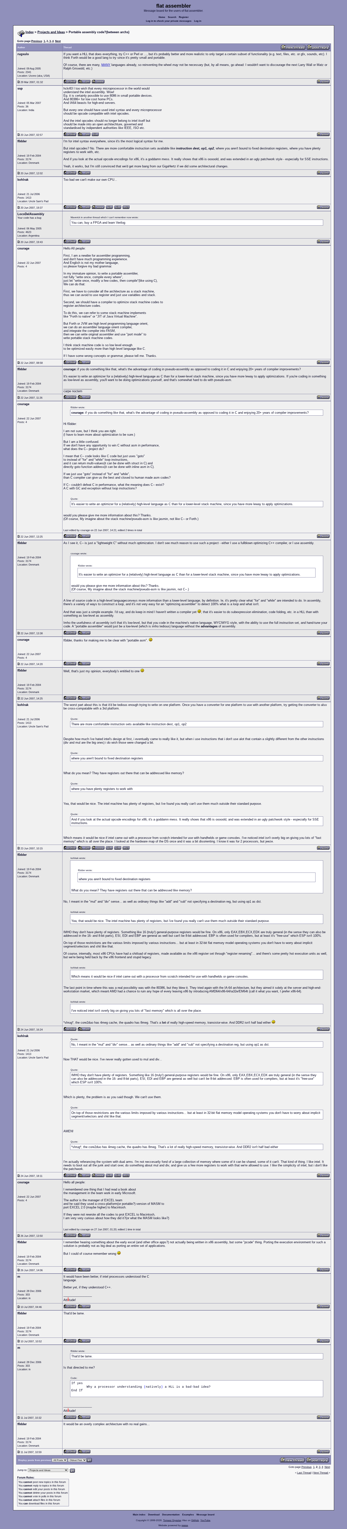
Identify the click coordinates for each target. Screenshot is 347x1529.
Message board (205, 1514)
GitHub (195, 1520)
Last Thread (304, 1472)
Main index (139, 1514)
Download (154, 1514)
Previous (36, 41)
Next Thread (321, 1472)
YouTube (205, 1520)
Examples (188, 1514)
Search (172, 17)
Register (184, 17)
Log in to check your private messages (169, 21)
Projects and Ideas (51, 32)
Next (58, 41)
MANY (105, 65)
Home (162, 17)
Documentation (171, 1514)
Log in (197, 21)
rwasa (184, 1525)
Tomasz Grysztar (172, 1520)
